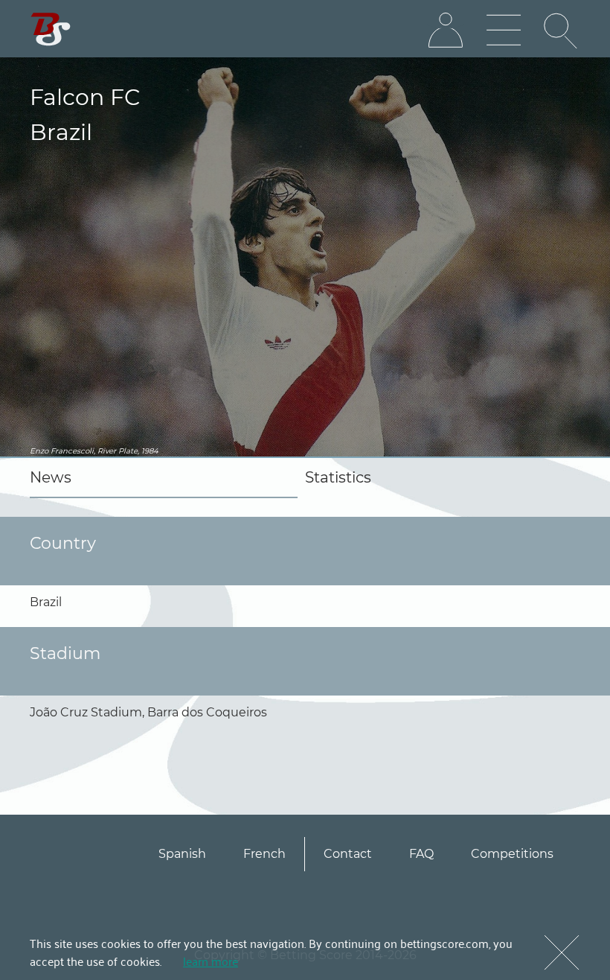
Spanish (182, 854)
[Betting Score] (51, 29)
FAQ (421, 854)
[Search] (561, 30)
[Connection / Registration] (445, 30)
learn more (210, 960)
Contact (348, 854)
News (50, 477)
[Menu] (503, 30)
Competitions (512, 854)
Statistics (338, 477)
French (264, 854)
